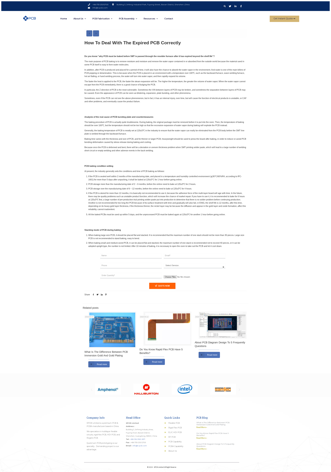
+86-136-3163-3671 (137, 439)
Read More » (201, 427)
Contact (168, 18)
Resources (149, 18)
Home (63, 18)
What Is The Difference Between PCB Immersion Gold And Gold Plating (213, 423)
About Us (78, 18)
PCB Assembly (126, 18)
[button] (225, 6)
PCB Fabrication (101, 18)
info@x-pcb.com (140, 446)
